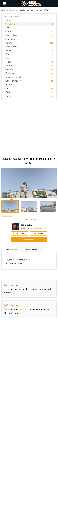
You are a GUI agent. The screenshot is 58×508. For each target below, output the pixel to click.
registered (22, 309)
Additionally (31, 250)
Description (11, 250)
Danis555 (26, 225)
